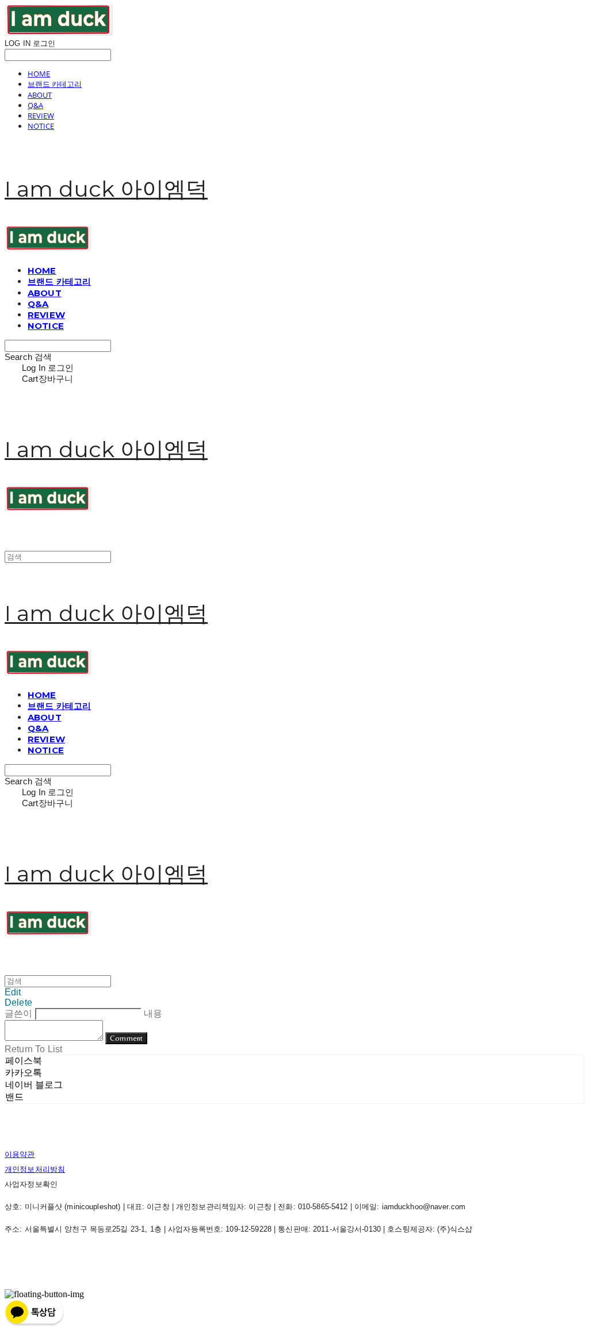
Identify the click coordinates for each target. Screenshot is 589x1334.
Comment (126, 1038)
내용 (153, 1013)
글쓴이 (18, 1013)
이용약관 (20, 1154)
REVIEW (41, 115)
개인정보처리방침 (35, 1169)
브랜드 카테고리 (55, 84)
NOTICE (41, 126)
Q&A (35, 105)
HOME (39, 73)
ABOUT (40, 95)
